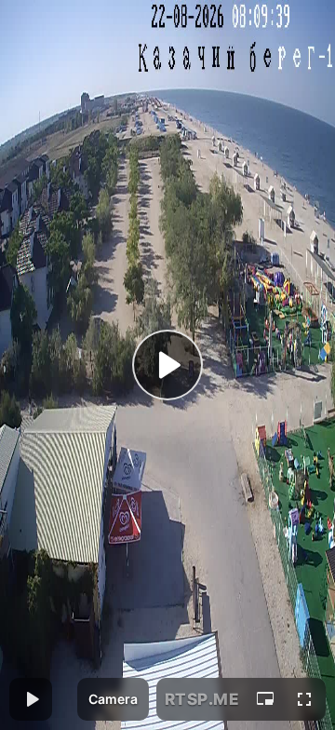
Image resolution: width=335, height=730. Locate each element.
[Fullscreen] (304, 699)
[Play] (167, 365)
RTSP (202, 699)
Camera (113, 699)
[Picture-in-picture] (265, 699)
